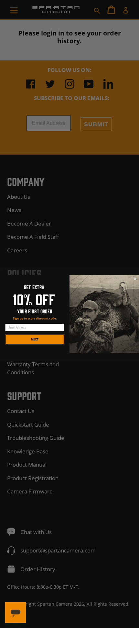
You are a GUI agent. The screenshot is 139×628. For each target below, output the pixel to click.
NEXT (34, 339)
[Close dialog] (135, 279)
